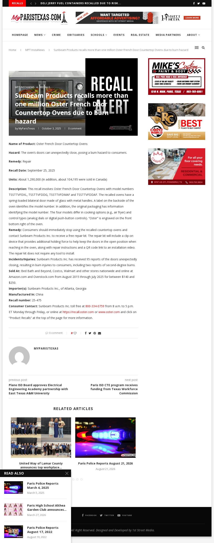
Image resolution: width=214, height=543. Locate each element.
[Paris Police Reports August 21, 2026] (105, 437)
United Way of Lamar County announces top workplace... (41, 465)
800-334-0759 (94, 306)
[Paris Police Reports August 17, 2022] (13, 531)
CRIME (56, 35)
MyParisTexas (27, 128)
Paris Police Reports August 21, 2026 (105, 463)
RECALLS (45, 87)
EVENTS (119, 35)
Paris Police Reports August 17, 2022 (43, 529)
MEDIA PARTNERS (168, 35)
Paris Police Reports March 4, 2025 (43, 485)
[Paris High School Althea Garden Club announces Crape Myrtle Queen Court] (13, 509)
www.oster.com (109, 312)
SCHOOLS (97, 35)
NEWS (38, 35)
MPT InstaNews (24, 87)
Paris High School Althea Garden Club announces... (46, 507)
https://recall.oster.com (78, 312)
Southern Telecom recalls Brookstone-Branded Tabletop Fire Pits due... (100, 3)
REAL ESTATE (140, 35)
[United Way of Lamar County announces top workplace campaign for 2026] (41, 437)
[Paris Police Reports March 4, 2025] (13, 487)
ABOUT (192, 35)
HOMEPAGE (20, 35)
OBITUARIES (75, 35)
